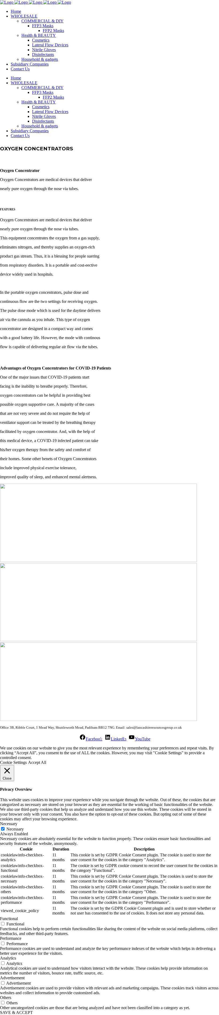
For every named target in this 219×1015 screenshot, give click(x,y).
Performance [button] (10, 938)
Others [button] (5, 997)
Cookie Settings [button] (13, 762)
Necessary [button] (8, 823)
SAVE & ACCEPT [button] (16, 1012)
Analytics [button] (8, 958)
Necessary (15, 829)
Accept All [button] (37, 762)
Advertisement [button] (12, 978)
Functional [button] (9, 918)
